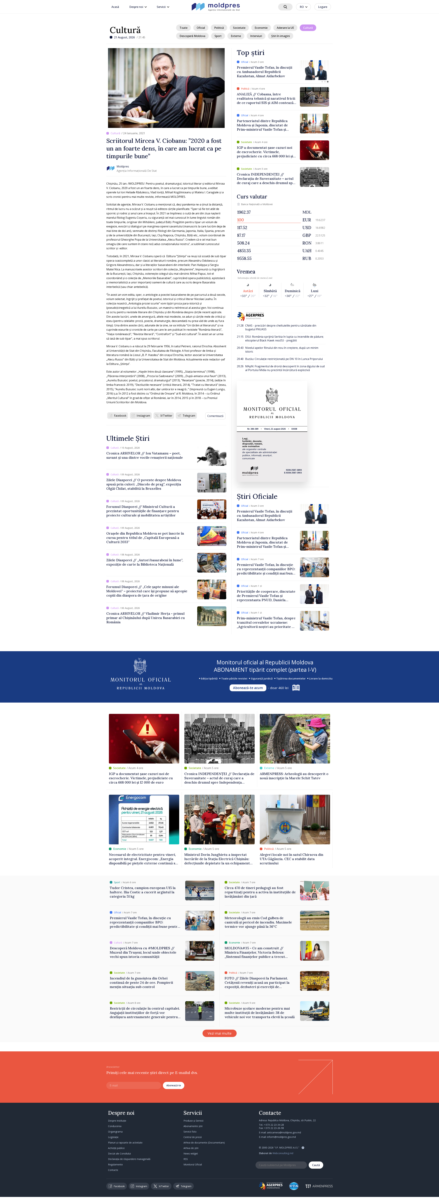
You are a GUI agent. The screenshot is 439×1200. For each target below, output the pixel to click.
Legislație (113, 1137)
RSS (185, 1159)
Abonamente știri (193, 1126)
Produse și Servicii (193, 1120)
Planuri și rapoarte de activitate (125, 1142)
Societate (239, 28)
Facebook (120, 415)
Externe (236, 36)
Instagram (143, 415)
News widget (190, 1153)
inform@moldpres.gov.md (281, 1137)
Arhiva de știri (190, 1148)
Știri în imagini (280, 36)
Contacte (113, 1170)
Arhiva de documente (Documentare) (204, 1142)
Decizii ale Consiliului (119, 1153)
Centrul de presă (192, 1137)
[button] (322, 82)
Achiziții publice (116, 1148)
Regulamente (115, 1164)
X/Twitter (166, 415)
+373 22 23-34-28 (274, 1124)
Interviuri (256, 36)
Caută (316, 1165)
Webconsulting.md (282, 1153)
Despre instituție (117, 1120)
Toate (183, 28)
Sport (218, 36)
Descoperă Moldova (192, 36)
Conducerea (114, 1126)
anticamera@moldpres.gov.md (284, 1132)
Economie (261, 28)
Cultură (125, 29)
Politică (219, 28)
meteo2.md (266, 278)
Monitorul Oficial (192, 1164)
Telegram (189, 415)
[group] (283, 70)
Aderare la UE (285, 28)
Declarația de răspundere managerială (129, 1159)
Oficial (201, 28)
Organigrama (115, 1131)
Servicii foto (190, 1131)
